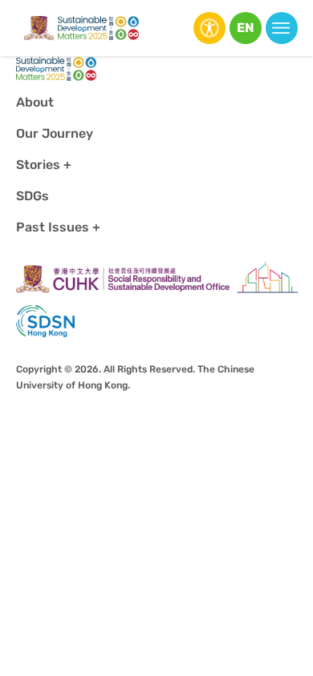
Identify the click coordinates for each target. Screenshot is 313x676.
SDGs (32, 195)
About (35, 102)
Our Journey (54, 133)
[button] (246, 28)
